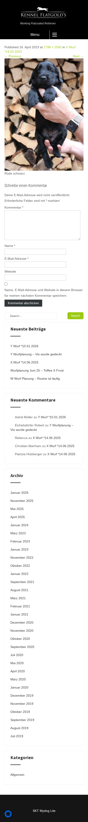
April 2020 (17, 671)
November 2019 (21, 703)
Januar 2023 (19, 549)
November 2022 (21, 557)
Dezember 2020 (21, 622)
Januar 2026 (19, 492)
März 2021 (18, 598)
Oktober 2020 (20, 639)
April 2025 (17, 517)
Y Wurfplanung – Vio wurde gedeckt (36, 354)
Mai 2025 (17, 509)
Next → (78, 56)
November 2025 (21, 501)
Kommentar (14, 207)
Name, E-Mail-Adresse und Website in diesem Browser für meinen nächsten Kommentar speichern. (44, 292)
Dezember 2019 (21, 695)
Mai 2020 (17, 663)
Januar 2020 (19, 687)
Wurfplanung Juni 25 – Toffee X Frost (37, 370)
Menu (34, 35)
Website (10, 271)
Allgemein (17, 774)
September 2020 (22, 647)
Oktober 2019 (20, 712)
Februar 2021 (20, 606)
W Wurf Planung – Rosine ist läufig (35, 378)
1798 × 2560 (53, 47)
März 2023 (18, 533)
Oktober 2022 (20, 565)
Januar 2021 (19, 614)
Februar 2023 (20, 541)
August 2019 (19, 728)
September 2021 (22, 582)
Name (10, 246)
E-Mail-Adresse (16, 258)
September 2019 (22, 720)
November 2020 (21, 630)
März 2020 (18, 679)
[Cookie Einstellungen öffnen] (8, 816)
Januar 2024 (19, 525)
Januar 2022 (19, 574)
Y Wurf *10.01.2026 (24, 346)
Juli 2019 (16, 736)
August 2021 (19, 590)
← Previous (13, 56)
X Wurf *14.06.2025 (24, 362)
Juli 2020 (16, 655)
